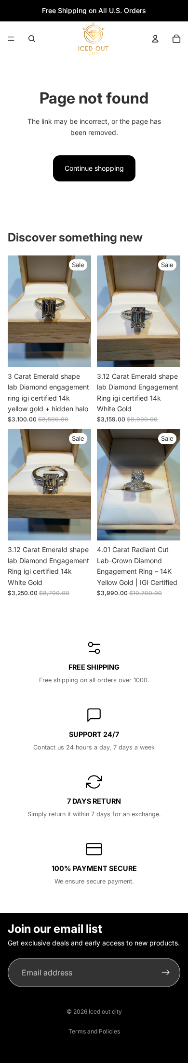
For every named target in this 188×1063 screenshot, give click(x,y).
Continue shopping (94, 168)
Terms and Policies (94, 1031)
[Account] (155, 38)
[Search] (31, 38)
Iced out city (105, 1011)
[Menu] (11, 39)
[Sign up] (166, 972)
